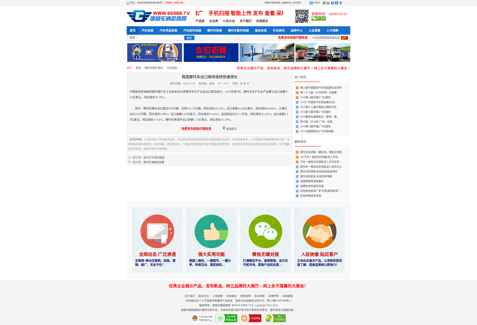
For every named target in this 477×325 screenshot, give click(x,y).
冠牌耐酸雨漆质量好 (312, 181)
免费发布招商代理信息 (293, 37)
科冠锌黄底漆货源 (310, 195)
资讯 (138, 68)
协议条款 (259, 296)
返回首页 (230, 128)
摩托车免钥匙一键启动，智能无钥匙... (322, 152)
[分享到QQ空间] (324, 2)
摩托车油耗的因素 (153, 162)
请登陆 (169, 2)
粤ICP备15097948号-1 (279, 300)
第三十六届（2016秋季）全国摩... (319, 92)
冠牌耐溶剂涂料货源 (312, 186)
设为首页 (296, 2)
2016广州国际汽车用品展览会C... (319, 102)
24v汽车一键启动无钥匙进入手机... (320, 157)
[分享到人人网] (336, 2)
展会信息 (261, 30)
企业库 (213, 21)
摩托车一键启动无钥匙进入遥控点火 (321, 166)
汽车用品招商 (168, 30)
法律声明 (273, 296)
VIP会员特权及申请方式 (326, 37)
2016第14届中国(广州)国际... (316, 97)
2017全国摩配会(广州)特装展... (318, 131)
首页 (133, 30)
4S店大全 (229, 21)
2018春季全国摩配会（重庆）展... (319, 116)
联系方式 (203, 296)
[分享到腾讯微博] (332, 2)
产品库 (200, 21)
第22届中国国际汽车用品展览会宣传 (321, 87)
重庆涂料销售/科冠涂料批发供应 (318, 171)
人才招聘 (332, 30)
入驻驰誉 (314, 30)
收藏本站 (286, 2)
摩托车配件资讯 (154, 68)
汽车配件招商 (192, 30)
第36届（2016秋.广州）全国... (317, 121)
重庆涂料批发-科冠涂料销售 (316, 176)
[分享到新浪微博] (328, 2)
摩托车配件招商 (238, 30)
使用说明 (245, 296)
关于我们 (246, 21)
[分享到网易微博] (340, 2)
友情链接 (287, 296)
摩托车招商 (214, 30)
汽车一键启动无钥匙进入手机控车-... (321, 161)
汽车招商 (148, 30)
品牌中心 (297, 30)
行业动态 (172, 68)
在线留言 (262, 21)
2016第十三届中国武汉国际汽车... (319, 107)
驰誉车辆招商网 (272, 2)
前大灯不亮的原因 (153, 157)
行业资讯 (279, 30)
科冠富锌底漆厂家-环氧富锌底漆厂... (321, 191)
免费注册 (178, 2)
